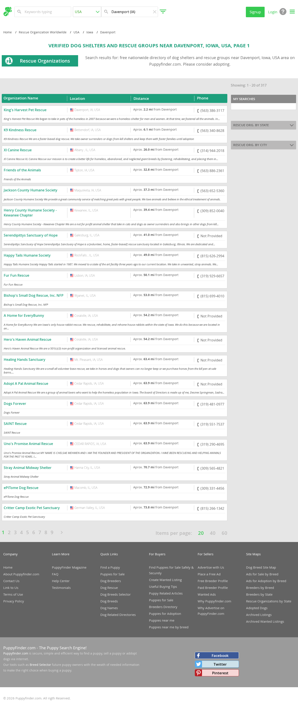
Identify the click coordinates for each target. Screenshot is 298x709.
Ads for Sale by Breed (262, 574)
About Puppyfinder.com (21, 574)
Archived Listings (259, 614)
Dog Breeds (109, 601)
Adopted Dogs (256, 608)
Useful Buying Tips (163, 586)
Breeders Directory (163, 607)
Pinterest (220, 672)
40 (213, 533)
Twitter (220, 664)
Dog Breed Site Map (261, 567)
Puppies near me (161, 620)
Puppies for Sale (112, 574)
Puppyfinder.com (15, 653)
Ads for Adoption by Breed (266, 581)
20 (201, 533)
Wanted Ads (207, 594)
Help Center (61, 581)
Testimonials (61, 587)
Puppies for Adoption (165, 613)
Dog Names (109, 608)
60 (224, 533)
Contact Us (11, 581)
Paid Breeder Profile (213, 587)
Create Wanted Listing (165, 580)
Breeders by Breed (260, 587)
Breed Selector (40, 665)
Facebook (220, 655)
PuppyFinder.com (19, 647)
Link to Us (10, 587)
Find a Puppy (110, 567)
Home (7, 567)
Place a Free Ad (209, 574)
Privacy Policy (13, 601)
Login (272, 11)
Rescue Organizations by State (268, 601)
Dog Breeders (110, 581)
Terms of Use (13, 594)
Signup (255, 11)
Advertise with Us (211, 567)
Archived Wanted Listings (265, 621)
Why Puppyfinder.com (214, 601)
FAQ (55, 574)
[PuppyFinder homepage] (7, 11)
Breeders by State (259, 594)
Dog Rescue (109, 587)
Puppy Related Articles (166, 593)
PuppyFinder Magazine (69, 567)
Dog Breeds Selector (115, 594)
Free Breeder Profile (213, 581)
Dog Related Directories (118, 614)
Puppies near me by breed (168, 627)
